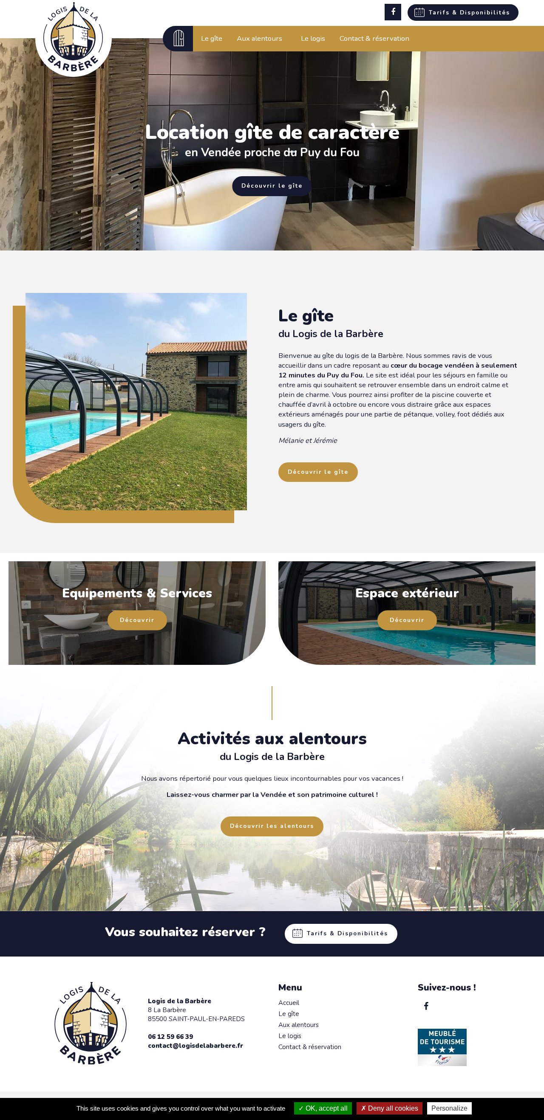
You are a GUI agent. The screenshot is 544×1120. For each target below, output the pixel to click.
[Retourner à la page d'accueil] (73, 69)
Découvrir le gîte (271, 186)
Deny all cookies (392, 1108)
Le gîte (288, 1014)
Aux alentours (298, 1025)
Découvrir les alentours (272, 826)
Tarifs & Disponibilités (469, 12)
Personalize (449, 1108)
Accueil (288, 1003)
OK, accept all (326, 1108)
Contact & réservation (309, 1047)
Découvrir (137, 620)
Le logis (289, 1036)
